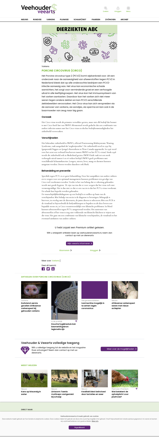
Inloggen (94, 250)
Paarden (96, 19)
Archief (124, 19)
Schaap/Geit (80, 19)
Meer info (95, 421)
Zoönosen (110, 19)
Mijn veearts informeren (79, 243)
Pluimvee (64, 19)
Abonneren (64, 250)
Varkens (51, 19)
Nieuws (24, 19)
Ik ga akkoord (79, 427)
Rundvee (37, 19)
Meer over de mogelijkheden (120, 349)
